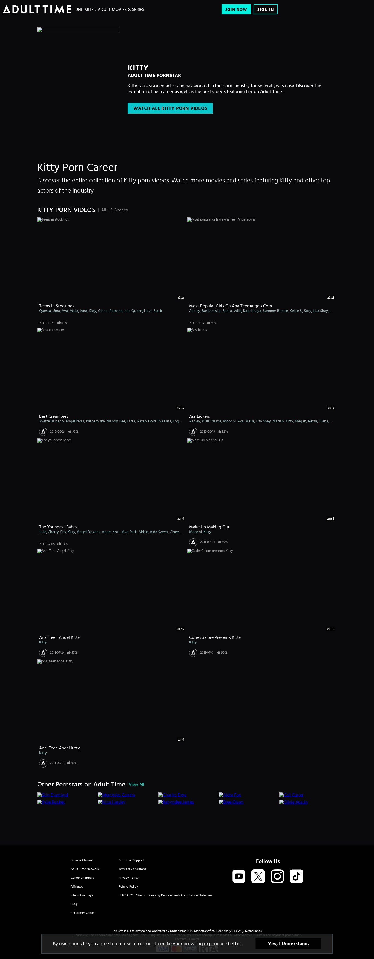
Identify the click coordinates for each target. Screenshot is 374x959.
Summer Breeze (275, 311)
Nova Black (153, 311)
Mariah (278, 421)
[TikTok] (296, 876)
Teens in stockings (56, 306)
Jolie (42, 532)
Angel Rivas (74, 421)
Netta (312, 421)
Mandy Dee (116, 421)
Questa (45, 311)
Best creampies (53, 416)
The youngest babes (58, 527)
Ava (65, 311)
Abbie (143, 532)
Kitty (92, 311)
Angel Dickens (88, 532)
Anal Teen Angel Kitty (59, 637)
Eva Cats (164, 421)
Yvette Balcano (51, 421)
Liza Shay (320, 311)
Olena (103, 311)
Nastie (216, 421)
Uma (56, 311)
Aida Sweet (159, 532)
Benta (227, 311)
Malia (74, 311)
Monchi (229, 421)
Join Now (236, 9)
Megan (300, 421)
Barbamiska (211, 311)
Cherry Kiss (57, 532)
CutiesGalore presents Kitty (215, 637)
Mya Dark (129, 532)
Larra (131, 421)
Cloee (174, 532)
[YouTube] (239, 876)
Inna (83, 311)
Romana (116, 311)
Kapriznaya (252, 311)
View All (136, 784)
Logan (178, 421)
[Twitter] (258, 876)
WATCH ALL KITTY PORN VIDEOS (170, 108)
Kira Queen (133, 311)
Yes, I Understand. (288, 943)
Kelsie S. (296, 311)
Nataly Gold (146, 421)
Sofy (307, 311)
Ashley (194, 311)
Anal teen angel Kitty (59, 748)
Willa (237, 311)
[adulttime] (37, 9)
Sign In (265, 9)
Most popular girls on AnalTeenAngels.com (230, 306)
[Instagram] (277, 876)
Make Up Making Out (209, 527)
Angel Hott (111, 532)
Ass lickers (199, 416)
